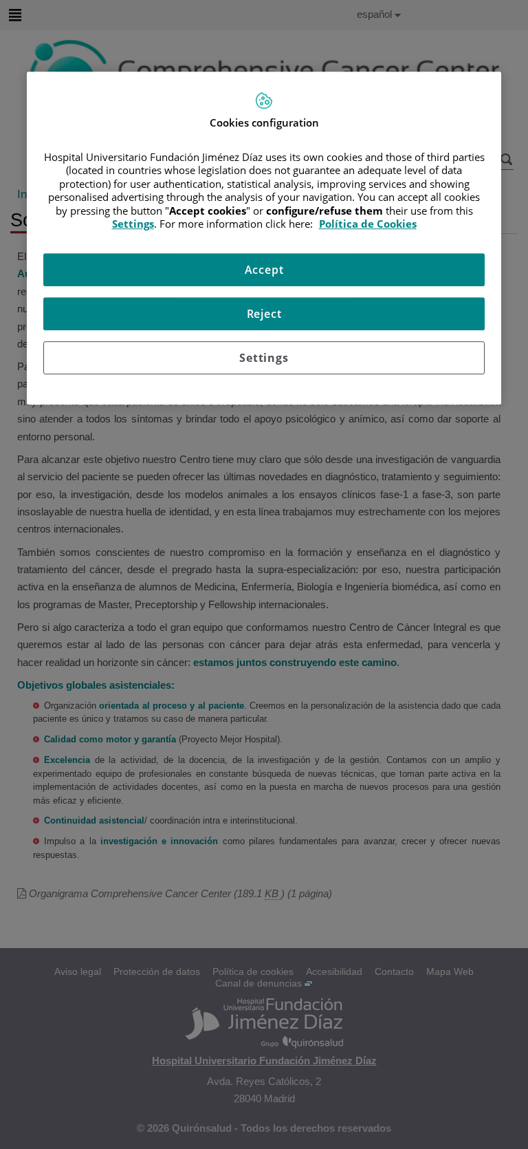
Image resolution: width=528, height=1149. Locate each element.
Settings (263, 357)
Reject (264, 313)
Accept (264, 269)
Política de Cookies (368, 223)
